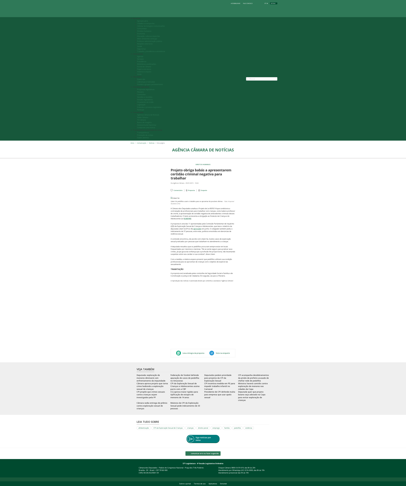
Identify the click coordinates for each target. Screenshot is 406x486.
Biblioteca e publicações (146, 64)
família (227, 428)
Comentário (178, 190)
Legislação (141, 105)
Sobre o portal (185, 484)
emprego (216, 428)
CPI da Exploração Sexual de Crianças (168, 428)
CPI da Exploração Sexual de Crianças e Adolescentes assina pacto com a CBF (185, 386)
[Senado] (261, 3)
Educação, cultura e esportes (148, 36)
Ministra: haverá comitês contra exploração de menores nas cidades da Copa (253, 386)
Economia (141, 33)
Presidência (141, 61)
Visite (139, 74)
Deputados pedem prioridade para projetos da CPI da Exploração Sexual (217, 378)
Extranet (223, 484)
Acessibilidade (235, 3)
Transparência (143, 132)
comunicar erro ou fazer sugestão (204, 453)
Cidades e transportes (146, 23)
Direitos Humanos (203, 164)
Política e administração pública (149, 41)
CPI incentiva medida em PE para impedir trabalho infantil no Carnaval (219, 386)
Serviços (140, 59)
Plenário (140, 92)
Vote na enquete (223, 353)
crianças (190, 428)
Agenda (140, 56)
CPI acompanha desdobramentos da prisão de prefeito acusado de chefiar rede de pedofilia (253, 378)
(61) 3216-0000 (247, 470)
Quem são (141, 79)
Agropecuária (142, 21)
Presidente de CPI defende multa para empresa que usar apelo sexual (219, 395)
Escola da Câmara (144, 66)
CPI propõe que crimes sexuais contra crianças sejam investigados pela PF (151, 395)
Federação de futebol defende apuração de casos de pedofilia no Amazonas (184, 378)
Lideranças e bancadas (146, 82)
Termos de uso (200, 484)
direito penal (203, 428)
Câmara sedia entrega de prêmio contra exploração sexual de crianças (152, 406)
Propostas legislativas (146, 89)
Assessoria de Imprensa (146, 125)
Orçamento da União (145, 102)
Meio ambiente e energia (147, 39)
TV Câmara (141, 120)
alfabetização (143, 428)
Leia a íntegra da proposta (193, 353)
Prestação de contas (145, 135)
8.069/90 (187, 218)
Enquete (204, 190)
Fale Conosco (248, 3)
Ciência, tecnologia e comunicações (151, 26)
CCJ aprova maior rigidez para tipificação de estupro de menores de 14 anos (184, 395)
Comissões (141, 94)
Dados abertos (143, 137)
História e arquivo (144, 72)
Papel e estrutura (144, 69)
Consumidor (142, 28)
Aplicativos (213, 484)
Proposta (191, 190)
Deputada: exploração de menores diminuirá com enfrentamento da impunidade (151, 378)
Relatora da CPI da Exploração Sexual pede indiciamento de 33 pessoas (185, 406)
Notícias (151, 143)
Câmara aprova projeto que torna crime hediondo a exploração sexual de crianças (152, 386)
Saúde (139, 46)
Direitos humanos (144, 31)
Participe (140, 110)
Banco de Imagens (144, 122)
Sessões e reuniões (144, 97)
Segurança (141, 49)
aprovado (197, 229)
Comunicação (141, 143)
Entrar (273, 3)
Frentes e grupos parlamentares (150, 84)
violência (248, 428)
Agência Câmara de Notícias (148, 115)
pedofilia (237, 428)
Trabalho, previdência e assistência (151, 51)
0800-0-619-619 (237, 468)
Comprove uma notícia (146, 127)
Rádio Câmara (142, 117)
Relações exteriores (145, 44)
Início (132, 143)
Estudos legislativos (145, 99)
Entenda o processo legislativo (149, 107)
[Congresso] (257, 3)
